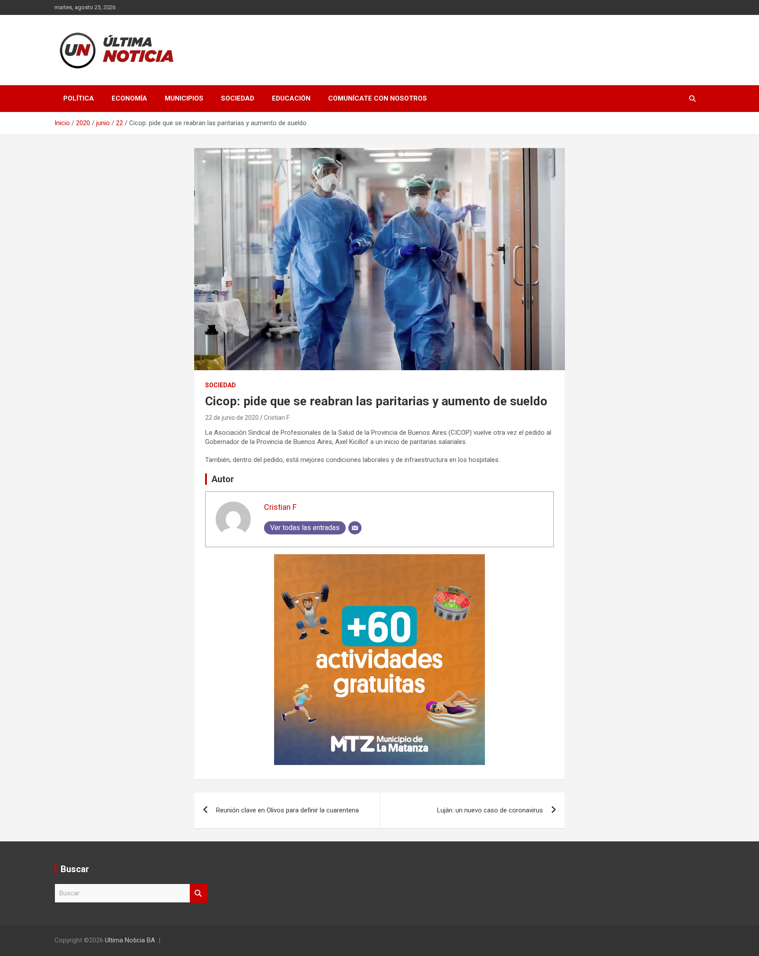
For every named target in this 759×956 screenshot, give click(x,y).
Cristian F (276, 417)
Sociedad (237, 98)
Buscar (198, 893)
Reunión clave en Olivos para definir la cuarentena (287, 810)
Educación (291, 98)
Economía (129, 98)
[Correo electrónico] (354, 527)
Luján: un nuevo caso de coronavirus (490, 810)
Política (78, 98)
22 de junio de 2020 (232, 417)
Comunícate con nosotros (377, 98)
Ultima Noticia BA (130, 940)
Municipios (184, 98)
